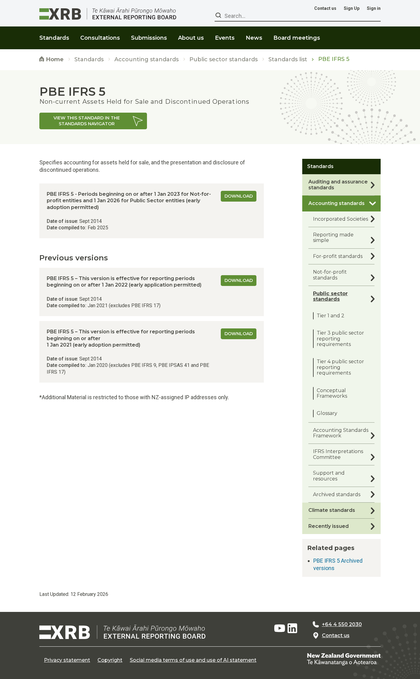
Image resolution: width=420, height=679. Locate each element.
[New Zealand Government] (344, 659)
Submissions (149, 37)
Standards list (287, 59)
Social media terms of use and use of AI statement (193, 660)
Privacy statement (67, 660)
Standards (89, 59)
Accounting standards (146, 59)
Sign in (374, 8)
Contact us (325, 8)
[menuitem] (54, 34)
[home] (122, 632)
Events (225, 37)
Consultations (100, 37)
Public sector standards (223, 59)
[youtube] (279, 629)
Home (54, 59)
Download (238, 196)
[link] (93, 121)
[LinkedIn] (292, 629)
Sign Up (351, 8)
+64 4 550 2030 (342, 624)
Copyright (109, 660)
